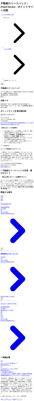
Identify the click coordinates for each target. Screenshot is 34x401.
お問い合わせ (26, 375)
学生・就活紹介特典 (24, 373)
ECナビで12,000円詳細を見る (9, 122)
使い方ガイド (8, 373)
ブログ (2, 373)
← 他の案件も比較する (7, 372)
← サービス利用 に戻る (7, 14)
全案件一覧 (15, 373)
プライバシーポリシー (15, 375)
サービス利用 (7, 49)
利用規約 (6, 375)
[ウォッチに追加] (2, 84)
